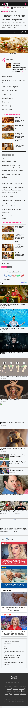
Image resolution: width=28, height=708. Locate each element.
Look (23, 691)
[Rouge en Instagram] (6, 682)
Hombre (15, 688)
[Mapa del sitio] (22, 682)
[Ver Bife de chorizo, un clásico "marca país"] (8, 226)
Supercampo (17, 691)
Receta (9, 267)
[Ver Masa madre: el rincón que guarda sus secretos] (8, 245)
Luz (7, 693)
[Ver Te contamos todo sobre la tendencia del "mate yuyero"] (8, 253)
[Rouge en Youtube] (15, 682)
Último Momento (6, 7)
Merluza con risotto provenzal (12, 660)
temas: (4, 267)
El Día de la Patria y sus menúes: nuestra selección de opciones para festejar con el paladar (19, 137)
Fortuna (9, 688)
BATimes (23, 693)
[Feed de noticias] (18, 682)
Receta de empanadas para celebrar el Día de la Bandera (19, 68)
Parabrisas (9, 691)
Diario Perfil (8, 686)
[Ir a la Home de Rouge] (14, 678)
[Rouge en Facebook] (9, 682)
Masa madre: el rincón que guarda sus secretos (19, 145)
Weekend (21, 688)
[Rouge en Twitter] (12, 682)
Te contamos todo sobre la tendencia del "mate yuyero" (19, 254)
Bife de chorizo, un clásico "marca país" (19, 127)
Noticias (16, 686)
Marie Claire (23, 686)
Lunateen (16, 693)
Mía (11, 693)
